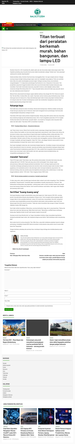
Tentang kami (16, 1)
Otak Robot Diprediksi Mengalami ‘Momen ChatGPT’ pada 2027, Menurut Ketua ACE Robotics (10, 433)
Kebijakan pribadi (17, 3)
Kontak (4, 379)
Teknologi (5, 373)
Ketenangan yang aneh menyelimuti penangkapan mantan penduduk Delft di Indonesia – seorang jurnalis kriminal (35, 344)
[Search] (72, 28)
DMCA (31, 1)
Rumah (4, 363)
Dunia (4, 367)
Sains (39, 426)
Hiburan (5, 377)
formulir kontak (24, 1)
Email (6, 295)
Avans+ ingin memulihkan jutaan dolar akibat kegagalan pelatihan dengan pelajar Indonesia (60, 342)
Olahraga (5, 375)
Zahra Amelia (44, 64)
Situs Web (7, 301)
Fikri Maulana (16, 439)
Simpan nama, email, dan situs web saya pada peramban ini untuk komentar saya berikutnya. (29, 306)
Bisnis (22, 426)
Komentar (7, 270)
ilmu (4, 371)
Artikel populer (6, 365)
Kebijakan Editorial (38, 1)
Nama (6, 290)
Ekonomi (41, 32)
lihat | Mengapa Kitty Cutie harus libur (20, 254)
